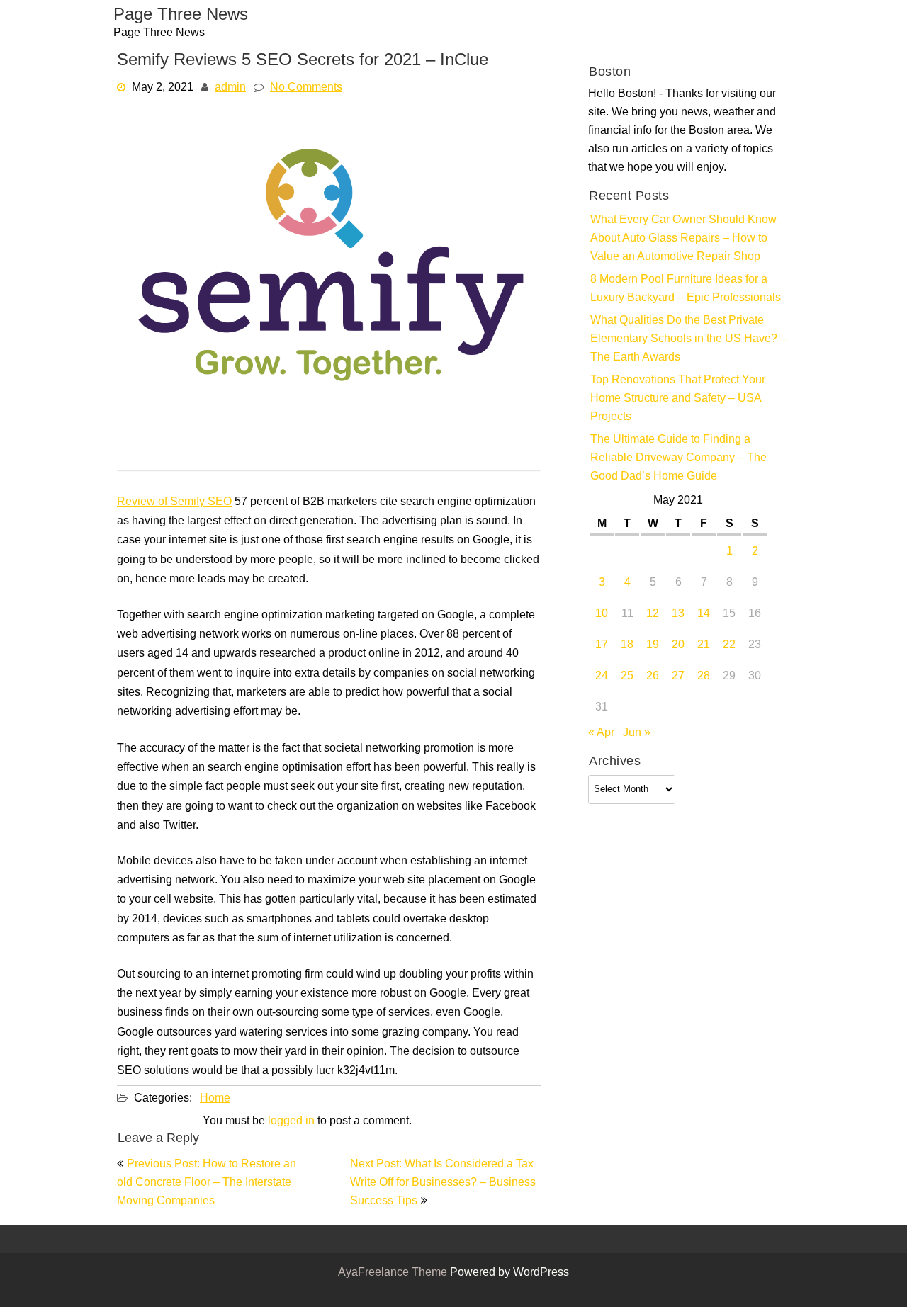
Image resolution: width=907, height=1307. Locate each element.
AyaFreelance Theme (394, 1273)
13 (678, 614)
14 (703, 614)
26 (652, 676)
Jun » (636, 733)
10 (601, 614)
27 (678, 676)
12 (652, 614)
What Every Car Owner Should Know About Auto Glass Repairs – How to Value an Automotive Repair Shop (683, 238)
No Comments (306, 88)
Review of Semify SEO (174, 502)
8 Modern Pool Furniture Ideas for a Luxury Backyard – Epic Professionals (685, 289)
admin (230, 88)
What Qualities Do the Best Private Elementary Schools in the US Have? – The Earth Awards (688, 339)
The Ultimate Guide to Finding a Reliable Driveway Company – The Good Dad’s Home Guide (678, 458)
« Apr (601, 733)
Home (215, 1099)
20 (678, 645)
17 (601, 645)
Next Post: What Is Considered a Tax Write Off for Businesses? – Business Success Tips (443, 1183)
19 (652, 645)
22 (729, 645)
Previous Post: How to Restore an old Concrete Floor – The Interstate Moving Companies (206, 1183)
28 (703, 676)
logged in (291, 1121)
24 (601, 676)
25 (627, 676)
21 (703, 645)
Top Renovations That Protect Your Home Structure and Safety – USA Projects (677, 398)
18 (627, 645)
